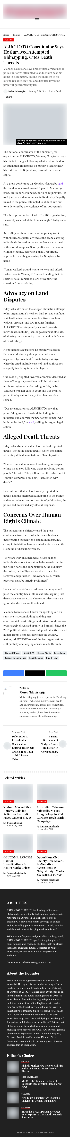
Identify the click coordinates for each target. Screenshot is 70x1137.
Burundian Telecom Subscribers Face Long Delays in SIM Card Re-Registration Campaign (51, 814)
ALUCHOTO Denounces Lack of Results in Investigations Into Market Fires (41, 1084)
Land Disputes (36, 658)
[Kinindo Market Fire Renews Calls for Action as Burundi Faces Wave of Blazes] (13, 1067)
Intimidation (59, 653)
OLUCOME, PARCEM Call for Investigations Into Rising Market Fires (17, 862)
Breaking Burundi (14, 823)
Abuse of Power (12, 653)
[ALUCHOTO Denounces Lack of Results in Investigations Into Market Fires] (13, 1082)
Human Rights (44, 653)
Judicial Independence (15, 658)
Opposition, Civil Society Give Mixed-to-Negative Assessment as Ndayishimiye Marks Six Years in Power (50, 865)
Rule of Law (52, 658)
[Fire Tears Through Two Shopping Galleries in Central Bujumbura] (13, 1097)
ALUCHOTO (28, 653)
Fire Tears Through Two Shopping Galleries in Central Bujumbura (40, 1099)
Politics (16, 34)
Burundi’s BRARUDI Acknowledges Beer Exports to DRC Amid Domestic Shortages (41, 1114)
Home (6, 34)
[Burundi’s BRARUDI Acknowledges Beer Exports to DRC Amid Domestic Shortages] (13, 1113)
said (60, 183)
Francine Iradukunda (49, 826)
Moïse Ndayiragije (16, 91)
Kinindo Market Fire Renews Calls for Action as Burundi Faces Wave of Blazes (17, 812)
